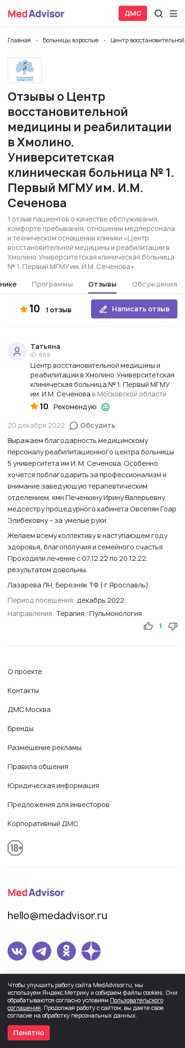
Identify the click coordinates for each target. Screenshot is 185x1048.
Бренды (21, 728)
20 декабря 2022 (36, 425)
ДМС (132, 13)
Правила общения (38, 766)
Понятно (28, 1032)
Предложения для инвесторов (59, 804)
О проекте (25, 671)
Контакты (23, 690)
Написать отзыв (141, 308)
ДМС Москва (29, 709)
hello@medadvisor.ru (57, 915)
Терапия (70, 613)
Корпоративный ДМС (43, 823)
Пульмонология (115, 613)
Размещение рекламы (45, 747)
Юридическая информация (53, 785)
